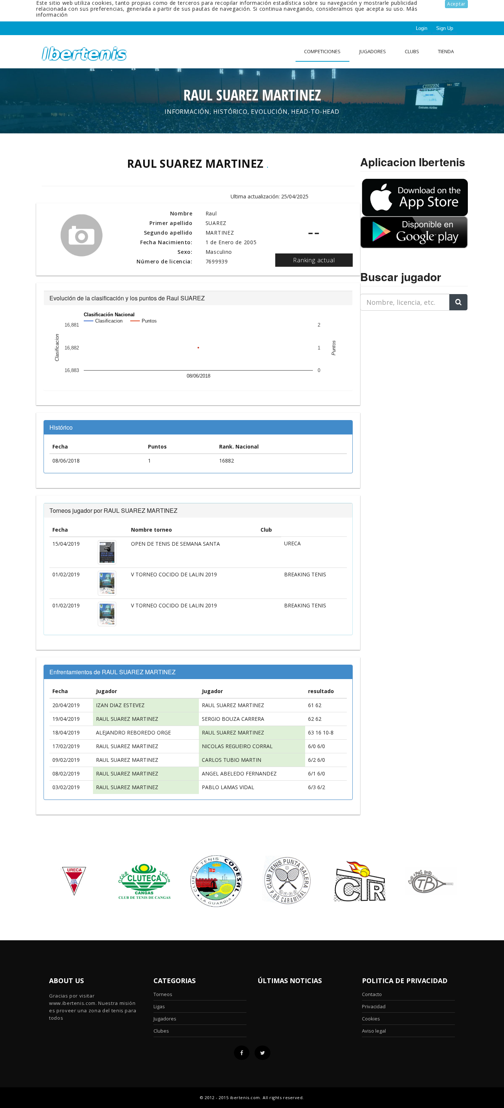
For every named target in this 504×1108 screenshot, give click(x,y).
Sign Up (444, 28)
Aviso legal (374, 1030)
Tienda (446, 51)
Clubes (161, 1030)
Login (421, 28)
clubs (412, 51)
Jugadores (372, 51)
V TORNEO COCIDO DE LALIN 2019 (174, 574)
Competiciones (322, 51)
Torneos (162, 994)
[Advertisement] (406, 363)
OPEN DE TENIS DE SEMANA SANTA (175, 543)
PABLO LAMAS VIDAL (228, 787)
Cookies (371, 1018)
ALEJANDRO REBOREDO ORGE (133, 732)
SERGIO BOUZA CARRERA (233, 718)
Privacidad (374, 1006)
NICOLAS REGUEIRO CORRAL (237, 746)
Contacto (372, 994)
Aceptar (456, 4)
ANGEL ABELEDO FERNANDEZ (239, 773)
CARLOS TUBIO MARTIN (231, 759)
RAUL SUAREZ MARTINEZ (233, 705)
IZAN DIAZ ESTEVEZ (120, 705)
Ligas (159, 1006)
